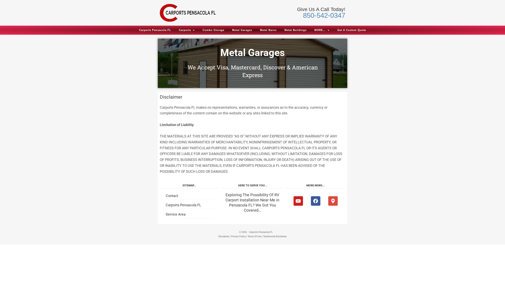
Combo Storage (213, 30)
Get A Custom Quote (351, 30)
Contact (172, 196)
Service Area (176, 214)
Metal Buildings (295, 30)
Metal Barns (268, 30)
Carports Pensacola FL (155, 30)
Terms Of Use (254, 236)
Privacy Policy (238, 236)
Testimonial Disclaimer (275, 236)
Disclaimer (223, 236)
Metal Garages (242, 30)
